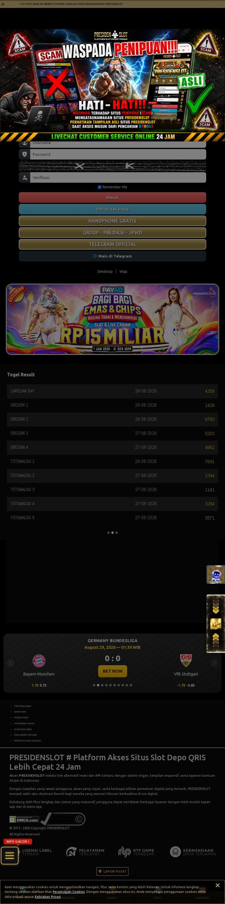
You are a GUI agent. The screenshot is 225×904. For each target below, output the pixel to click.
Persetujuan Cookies (69, 891)
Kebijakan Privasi (48, 896)
